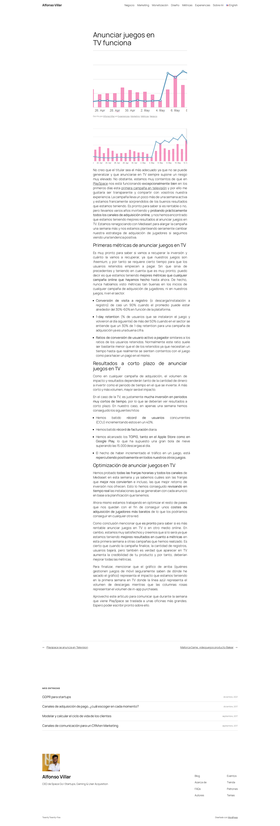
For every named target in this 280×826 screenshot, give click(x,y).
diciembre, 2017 (231, 706)
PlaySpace (100, 183)
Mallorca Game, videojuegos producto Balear (206, 647)
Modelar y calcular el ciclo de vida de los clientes (76, 716)
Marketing (135, 116)
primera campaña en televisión (144, 188)
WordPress (233, 817)
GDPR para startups (56, 697)
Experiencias (124, 116)
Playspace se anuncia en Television (67, 647)
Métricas (145, 116)
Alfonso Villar (52, 5)
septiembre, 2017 (230, 716)
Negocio (153, 116)
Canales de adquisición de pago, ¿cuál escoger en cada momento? (90, 706)
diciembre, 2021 (230, 696)
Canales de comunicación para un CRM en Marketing (80, 726)
